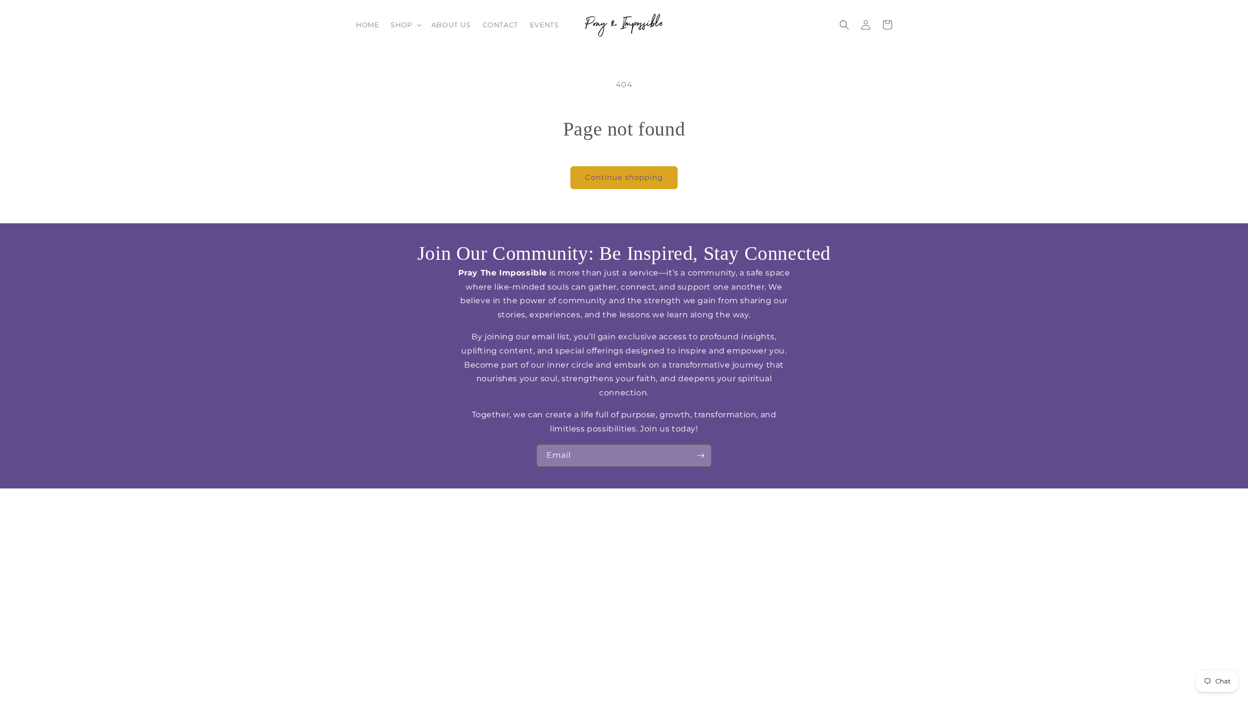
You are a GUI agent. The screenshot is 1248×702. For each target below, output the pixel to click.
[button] (405, 25)
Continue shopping (624, 177)
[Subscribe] (700, 455)
